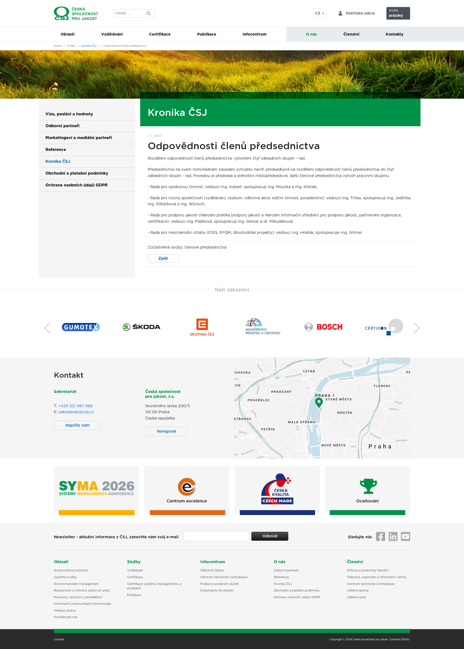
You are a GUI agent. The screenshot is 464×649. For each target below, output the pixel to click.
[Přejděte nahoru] (454, 639)
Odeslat (269, 536)
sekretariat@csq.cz (76, 412)
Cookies (59, 639)
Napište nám (77, 425)
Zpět (163, 258)
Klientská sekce (360, 13)
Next (418, 328)
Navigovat (166, 431)
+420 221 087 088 (75, 406)
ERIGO (405, 639)
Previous (45, 328)
